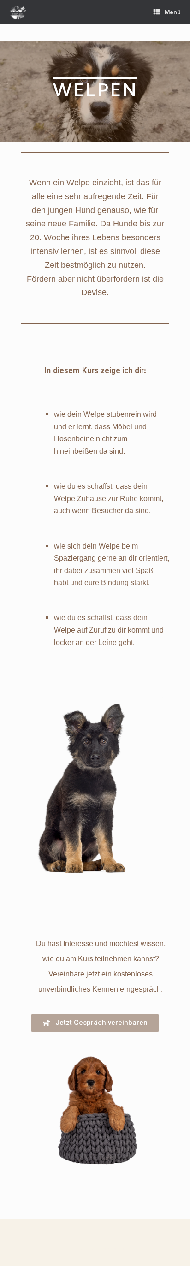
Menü (173, 12)
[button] (95, 1023)
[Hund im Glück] (17, 12)
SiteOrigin (114, 1248)
